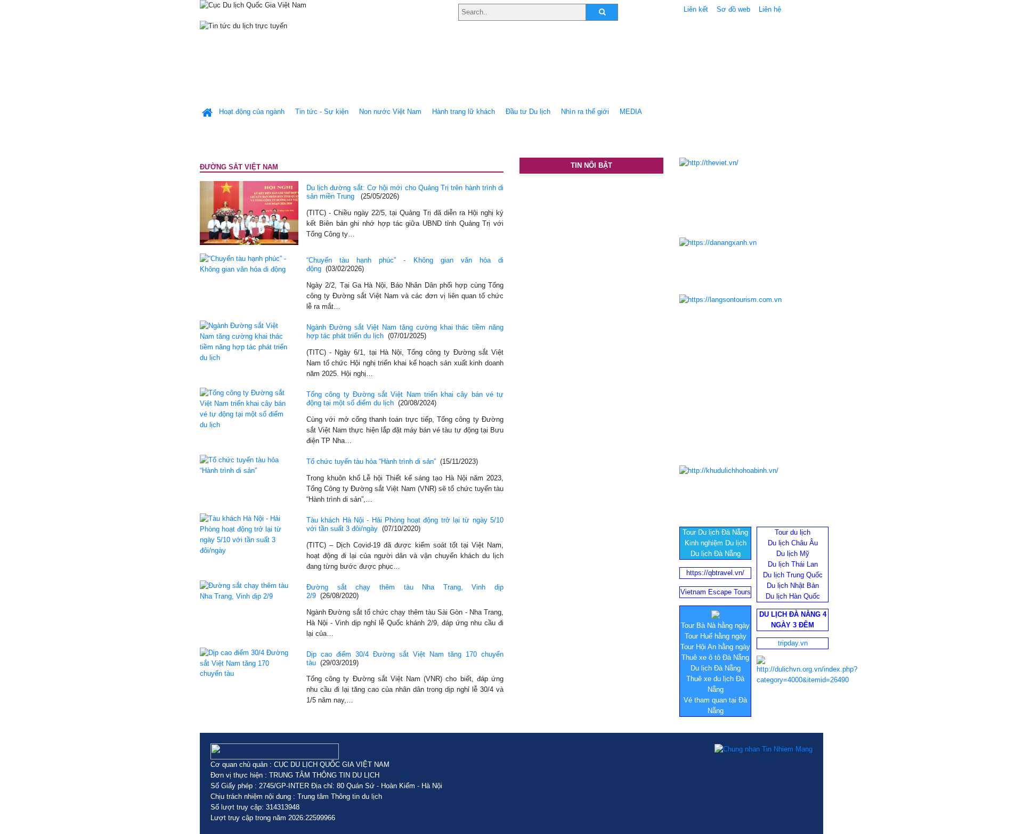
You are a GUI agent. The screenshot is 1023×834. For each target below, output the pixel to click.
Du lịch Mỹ (792, 554)
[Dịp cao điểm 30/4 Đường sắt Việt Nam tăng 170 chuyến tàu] (245, 663)
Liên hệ (770, 9)
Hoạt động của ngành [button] (252, 112)
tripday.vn (793, 643)
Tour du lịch (792, 532)
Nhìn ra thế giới (585, 112)
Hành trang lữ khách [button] (463, 112)
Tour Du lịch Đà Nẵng (715, 532)
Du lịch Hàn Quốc (793, 596)
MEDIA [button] (631, 112)
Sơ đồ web (733, 9)
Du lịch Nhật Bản (793, 586)
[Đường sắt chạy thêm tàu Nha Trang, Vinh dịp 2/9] (245, 590)
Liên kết (696, 9)
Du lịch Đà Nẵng (716, 554)
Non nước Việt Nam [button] (390, 112)
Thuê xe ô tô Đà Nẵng (715, 657)
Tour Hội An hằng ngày (715, 647)
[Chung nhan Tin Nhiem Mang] (764, 748)
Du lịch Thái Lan (793, 564)
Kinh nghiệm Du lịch (715, 543)
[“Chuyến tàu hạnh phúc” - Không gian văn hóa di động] (245, 263)
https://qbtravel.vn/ (715, 573)
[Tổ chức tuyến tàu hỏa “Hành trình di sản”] (245, 465)
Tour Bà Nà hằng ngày (715, 625)
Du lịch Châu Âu (793, 543)
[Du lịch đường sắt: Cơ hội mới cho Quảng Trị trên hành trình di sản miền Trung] (249, 212)
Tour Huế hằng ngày (715, 636)
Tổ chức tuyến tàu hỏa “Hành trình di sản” (371, 461)
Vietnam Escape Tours (715, 592)
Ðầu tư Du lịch (528, 112)
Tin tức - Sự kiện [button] (321, 112)
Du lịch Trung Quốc (793, 575)
